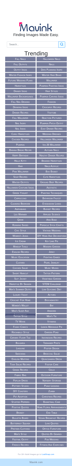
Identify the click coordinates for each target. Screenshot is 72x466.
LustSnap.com (48, 454)
